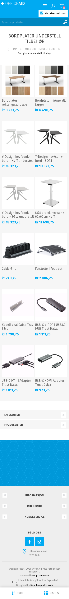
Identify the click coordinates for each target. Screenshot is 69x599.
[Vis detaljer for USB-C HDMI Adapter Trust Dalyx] (51, 361)
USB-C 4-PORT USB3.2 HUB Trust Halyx (50, 327)
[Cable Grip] (18, 249)
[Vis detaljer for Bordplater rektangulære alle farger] (18, 81)
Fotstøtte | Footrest (48, 268)
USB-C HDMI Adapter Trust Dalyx (49, 383)
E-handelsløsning (27, 580)
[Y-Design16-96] (18, 137)
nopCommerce (41, 575)
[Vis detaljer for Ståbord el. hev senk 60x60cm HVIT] (51, 193)
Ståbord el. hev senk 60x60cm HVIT (49, 215)
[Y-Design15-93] (18, 193)
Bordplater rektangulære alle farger (14, 104)
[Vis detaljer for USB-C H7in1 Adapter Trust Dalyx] (18, 361)
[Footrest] (51, 249)
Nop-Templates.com (41, 585)
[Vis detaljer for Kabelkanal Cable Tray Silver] (18, 305)
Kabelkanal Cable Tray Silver (17, 327)
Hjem (14, 48)
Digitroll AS (52, 580)
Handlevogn (62, 6)
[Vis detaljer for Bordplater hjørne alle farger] (51, 81)
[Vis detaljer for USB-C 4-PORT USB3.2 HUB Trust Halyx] (51, 305)
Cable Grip (9, 268)
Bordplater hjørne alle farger (51, 102)
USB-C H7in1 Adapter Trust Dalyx (16, 383)
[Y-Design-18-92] (51, 137)
